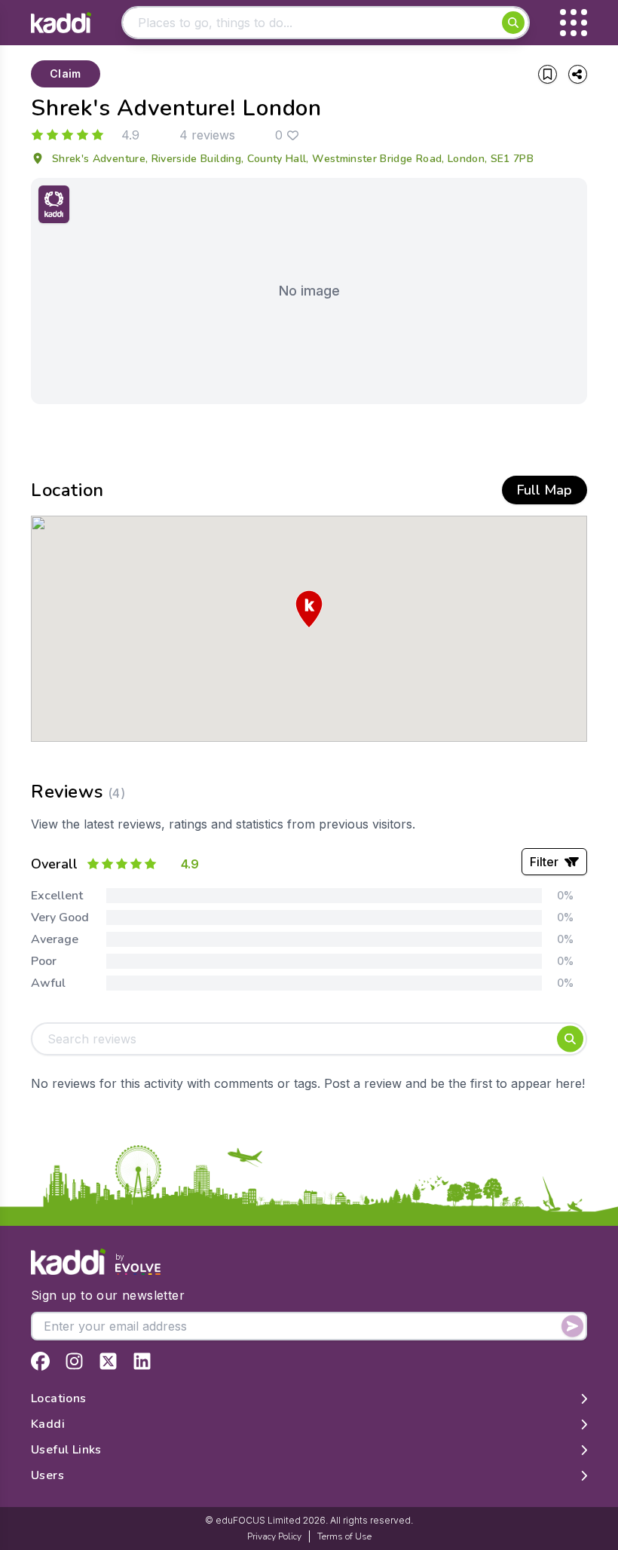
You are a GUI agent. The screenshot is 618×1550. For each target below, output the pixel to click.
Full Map (544, 490)
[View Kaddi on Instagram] (74, 1361)
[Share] (577, 74)
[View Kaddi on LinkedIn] (142, 1361)
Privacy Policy (274, 1536)
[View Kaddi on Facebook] (40, 1361)
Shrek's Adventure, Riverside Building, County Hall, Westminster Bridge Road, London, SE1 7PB (293, 159)
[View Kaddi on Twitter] (108, 1361)
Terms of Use (344, 1536)
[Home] (61, 22)
